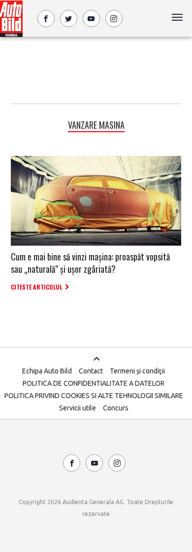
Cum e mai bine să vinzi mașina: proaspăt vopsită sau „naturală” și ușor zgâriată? (90, 262)
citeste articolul (36, 287)
